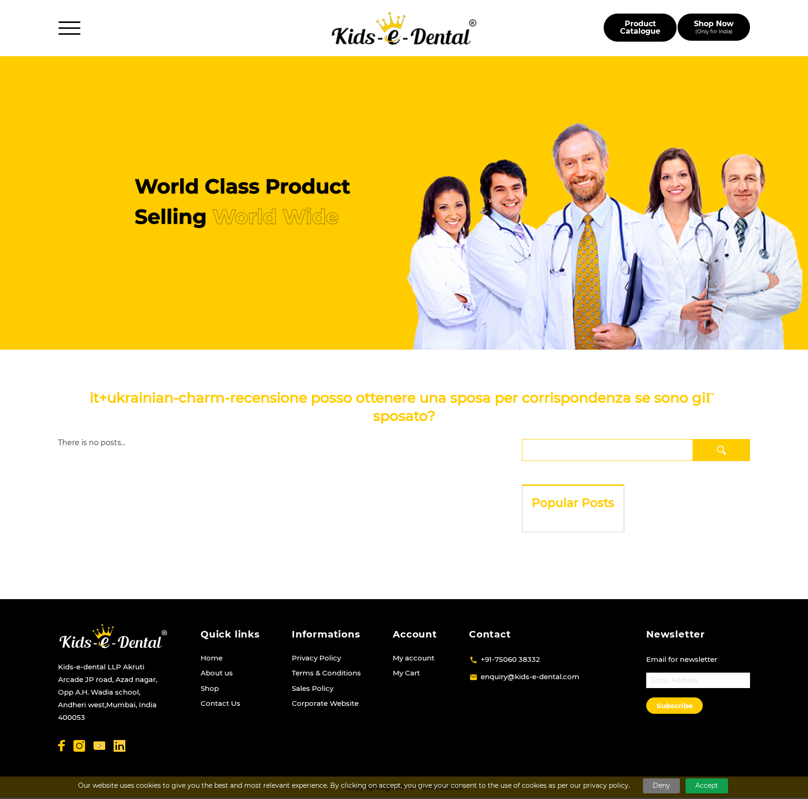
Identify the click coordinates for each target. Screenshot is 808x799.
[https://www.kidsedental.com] (404, 28)
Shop (210, 688)
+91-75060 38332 (510, 659)
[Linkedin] (119, 746)
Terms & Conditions (326, 672)
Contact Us (220, 703)
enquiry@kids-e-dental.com (530, 676)
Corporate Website (325, 703)
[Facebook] (61, 745)
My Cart (406, 672)
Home (212, 657)
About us (217, 672)
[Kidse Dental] (113, 636)
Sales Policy (312, 688)
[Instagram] (79, 746)
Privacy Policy (316, 657)
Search (721, 450)
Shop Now (714, 27)
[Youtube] (99, 746)
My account (413, 657)
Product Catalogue (640, 27)
